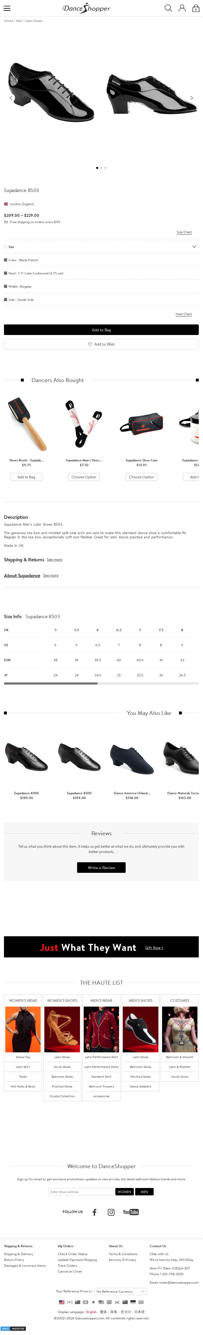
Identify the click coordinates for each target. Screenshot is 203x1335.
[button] (11, 98)
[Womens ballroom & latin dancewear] (23, 1029)
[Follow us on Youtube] (131, 1212)
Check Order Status (72, 1253)
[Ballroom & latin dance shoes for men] (140, 1029)
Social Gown (179, 1076)
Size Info (13, 616)
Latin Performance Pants (101, 1067)
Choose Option (84, 477)
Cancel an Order (70, 1271)
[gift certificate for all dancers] (101, 946)
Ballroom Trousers (101, 1086)
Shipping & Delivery (18, 1253)
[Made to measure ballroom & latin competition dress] (179, 1029)
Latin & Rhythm (179, 1067)
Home (8, 20)
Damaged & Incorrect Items (25, 1265)
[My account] (182, 8)
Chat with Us (159, 1253)
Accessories (101, 1096)
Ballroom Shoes (62, 1076)
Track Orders (67, 1265)
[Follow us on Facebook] (94, 1212)
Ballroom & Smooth (179, 1057)
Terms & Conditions (123, 1253)
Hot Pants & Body (23, 1086)
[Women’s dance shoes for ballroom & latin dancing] (62, 1029)
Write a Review (101, 867)
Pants (23, 1076)
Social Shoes (62, 1067)
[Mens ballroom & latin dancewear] (101, 1029)
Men (19, 20)
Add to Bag (26, 477)
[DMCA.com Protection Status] (13, 1328)
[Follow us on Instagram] (111, 1212)
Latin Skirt (23, 1067)
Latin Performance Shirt (101, 1057)
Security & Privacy (122, 1259)
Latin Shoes (34, 20)
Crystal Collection (62, 1096)
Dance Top (23, 1057)
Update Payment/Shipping (77, 1259)
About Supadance (22, 575)
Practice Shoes (62, 1086)
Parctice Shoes (140, 1076)
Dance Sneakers (140, 1086)
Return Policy (14, 1259)
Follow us (73, 1211)
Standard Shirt (101, 1076)
